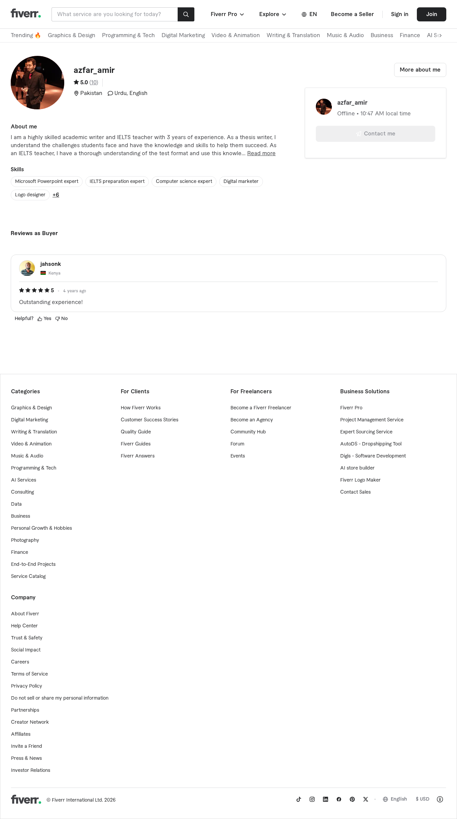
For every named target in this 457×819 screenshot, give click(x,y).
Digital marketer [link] (241, 181)
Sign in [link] (399, 14)
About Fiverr (25, 614)
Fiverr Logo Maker (360, 480)
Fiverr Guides (136, 444)
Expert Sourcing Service (366, 432)
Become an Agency (252, 420)
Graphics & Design (71, 35)
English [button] (399, 799)
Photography (25, 540)
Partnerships (25, 710)
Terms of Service (29, 674)
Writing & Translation (293, 35)
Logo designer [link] (30, 195)
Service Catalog (28, 576)
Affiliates (20, 734)
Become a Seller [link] (352, 14)
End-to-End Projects (33, 564)
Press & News (26, 758)
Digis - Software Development (373, 456)
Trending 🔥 (26, 35)
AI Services (23, 480)
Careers (20, 662)
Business (382, 35)
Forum (237, 444)
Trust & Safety (26, 638)
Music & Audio (345, 35)
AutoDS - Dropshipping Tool (370, 444)
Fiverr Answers (138, 456)
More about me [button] (420, 70)
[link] (299, 799)
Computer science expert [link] (184, 181)
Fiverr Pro (351, 408)
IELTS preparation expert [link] (117, 181)
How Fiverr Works (141, 408)
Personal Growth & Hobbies (41, 528)
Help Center (24, 626)
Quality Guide (136, 432)
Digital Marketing (183, 35)
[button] (228, 14)
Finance (410, 35)
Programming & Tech (128, 35)
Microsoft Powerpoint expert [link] (46, 181)
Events (238, 456)
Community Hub (248, 432)
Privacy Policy (26, 686)
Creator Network (30, 722)
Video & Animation (235, 35)
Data (16, 504)
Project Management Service (371, 420)
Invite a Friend (26, 746)
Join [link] (431, 14)
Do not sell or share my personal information (59, 698)
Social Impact (25, 650)
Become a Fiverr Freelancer (261, 408)
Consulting (22, 492)
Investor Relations (30, 770)
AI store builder (357, 468)
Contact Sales (355, 492)
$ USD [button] (423, 799)
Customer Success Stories (149, 420)
